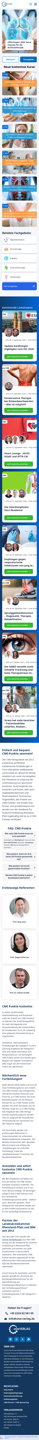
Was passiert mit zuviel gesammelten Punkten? (19, 867)
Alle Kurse (10, 59)
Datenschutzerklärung (13, 1396)
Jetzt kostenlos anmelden (17, 356)
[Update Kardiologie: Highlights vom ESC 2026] (19, 335)
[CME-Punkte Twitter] (22, 1339)
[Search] (30, 4)
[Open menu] (35, 4)
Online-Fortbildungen (12, 1239)
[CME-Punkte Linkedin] (10, 1339)
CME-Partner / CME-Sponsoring (16, 1402)
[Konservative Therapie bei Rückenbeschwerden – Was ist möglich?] (19, 389)
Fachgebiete (28, 59)
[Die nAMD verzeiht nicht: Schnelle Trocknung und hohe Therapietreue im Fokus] (19, 658)
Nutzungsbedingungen (13, 1393)
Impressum (8, 1390)
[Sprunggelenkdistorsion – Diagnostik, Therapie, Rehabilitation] (19, 604)
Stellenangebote (10, 1399)
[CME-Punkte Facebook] (28, 1339)
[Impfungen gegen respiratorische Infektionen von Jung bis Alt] (19, 550)
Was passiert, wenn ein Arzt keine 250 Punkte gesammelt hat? (19, 857)
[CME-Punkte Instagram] (16, 1339)
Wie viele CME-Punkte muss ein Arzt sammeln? (19, 834)
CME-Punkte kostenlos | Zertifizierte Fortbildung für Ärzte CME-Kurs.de (21, 1437)
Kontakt (6, 1428)
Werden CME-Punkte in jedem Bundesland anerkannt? (18, 876)
